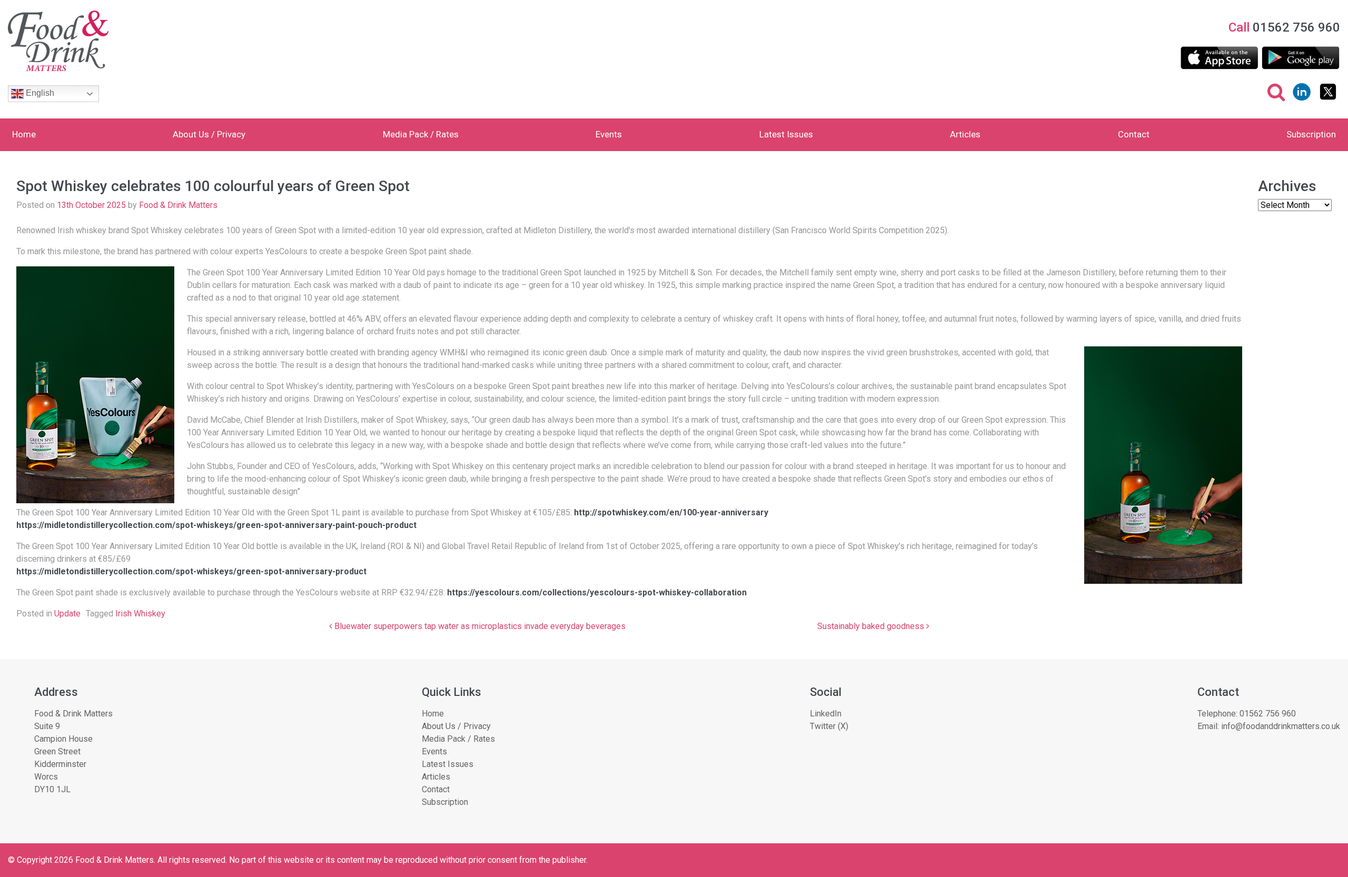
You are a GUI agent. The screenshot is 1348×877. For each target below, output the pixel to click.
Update (67, 614)
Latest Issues (786, 134)
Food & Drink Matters (178, 205)
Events (609, 134)
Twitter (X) (829, 726)
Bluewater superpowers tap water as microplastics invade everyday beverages (479, 626)
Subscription (1311, 134)
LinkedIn (825, 714)
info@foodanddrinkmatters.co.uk (1280, 726)
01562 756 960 (1268, 714)
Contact (1133, 134)
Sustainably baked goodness (871, 626)
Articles (965, 134)
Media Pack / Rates (421, 134)
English (39, 92)
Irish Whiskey (140, 614)
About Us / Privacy (209, 134)
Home (24, 134)
